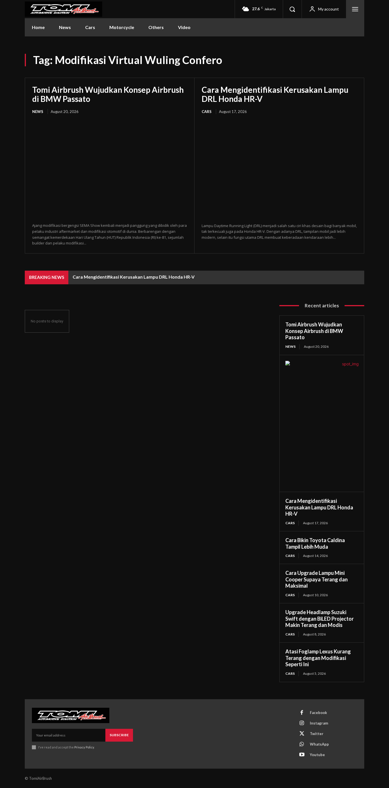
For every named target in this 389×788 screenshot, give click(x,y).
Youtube (317, 754)
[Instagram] (302, 723)
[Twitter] (302, 734)
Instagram (319, 723)
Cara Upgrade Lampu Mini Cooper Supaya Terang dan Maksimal (316, 579)
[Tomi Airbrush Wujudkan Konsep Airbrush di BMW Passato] (109, 169)
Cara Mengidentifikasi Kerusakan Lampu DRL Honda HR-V (275, 94)
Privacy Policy (84, 747)
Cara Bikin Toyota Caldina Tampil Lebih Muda (315, 543)
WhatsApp (319, 744)
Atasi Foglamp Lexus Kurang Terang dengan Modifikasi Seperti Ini (318, 657)
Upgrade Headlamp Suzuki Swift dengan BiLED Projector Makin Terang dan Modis (319, 618)
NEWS (37, 111)
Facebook (318, 712)
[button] (292, 9)
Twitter (317, 733)
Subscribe (119, 735)
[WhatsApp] (302, 744)
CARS (207, 111)
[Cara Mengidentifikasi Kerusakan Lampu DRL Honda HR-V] (279, 169)
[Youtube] (302, 755)
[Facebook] (302, 713)
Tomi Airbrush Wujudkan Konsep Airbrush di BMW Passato (108, 94)
